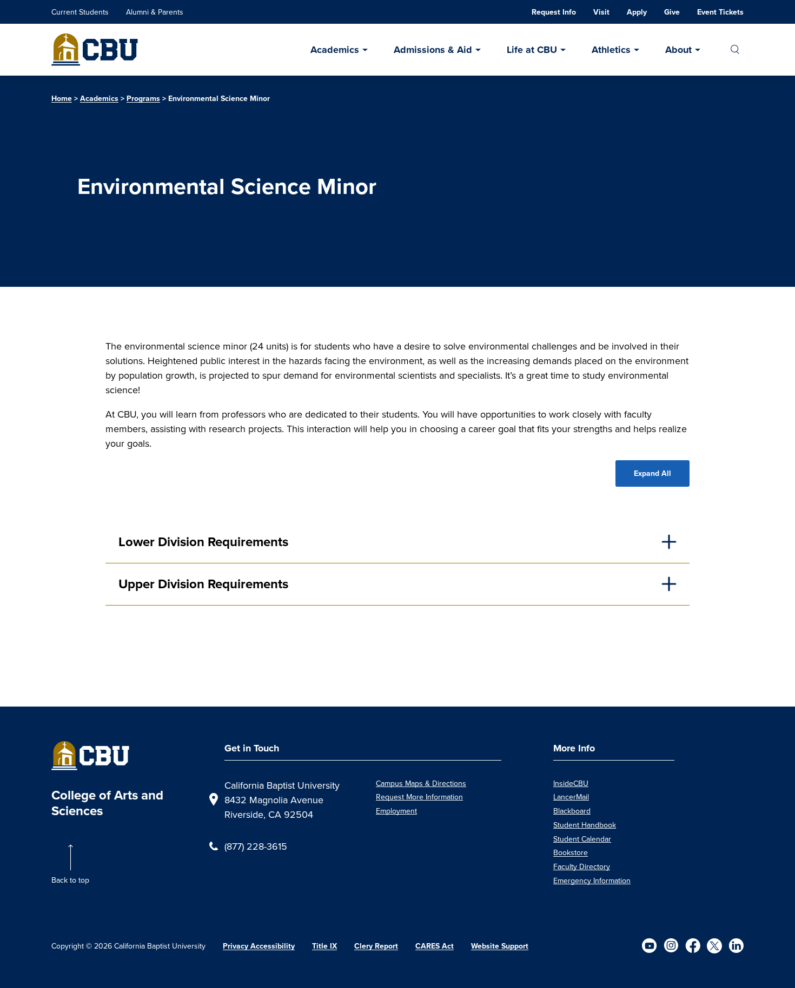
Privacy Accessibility (259, 946)
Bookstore (570, 852)
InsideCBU (570, 783)
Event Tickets (720, 12)
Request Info (554, 12)
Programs (143, 98)
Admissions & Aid (433, 50)
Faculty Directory (581, 866)
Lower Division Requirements (203, 542)
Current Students (80, 11)
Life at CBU (532, 50)
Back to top (70, 880)
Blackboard (572, 810)
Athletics (611, 50)
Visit (601, 12)
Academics (334, 50)
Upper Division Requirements (203, 584)
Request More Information (419, 796)
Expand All (652, 473)
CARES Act (434, 946)
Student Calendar (582, 839)
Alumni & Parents (154, 11)
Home (61, 98)
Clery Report (376, 946)
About (678, 50)
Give (672, 12)
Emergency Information (592, 880)
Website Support (499, 946)
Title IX (324, 946)
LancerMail (571, 796)
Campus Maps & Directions (421, 783)
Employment (396, 810)
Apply (637, 12)
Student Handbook (584, 824)
